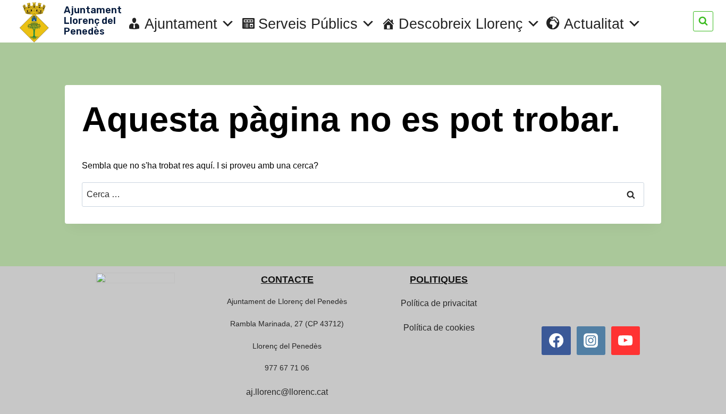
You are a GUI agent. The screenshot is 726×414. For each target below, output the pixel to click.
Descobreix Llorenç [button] (461, 24)
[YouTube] (625, 340)
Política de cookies (439, 327)
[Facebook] (556, 340)
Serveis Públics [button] (308, 24)
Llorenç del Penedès (287, 346)
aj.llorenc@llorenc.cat (287, 391)
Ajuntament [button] (181, 24)
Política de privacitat (439, 303)
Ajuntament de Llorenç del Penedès (287, 301)
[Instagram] (591, 340)
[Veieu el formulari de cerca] (703, 21)
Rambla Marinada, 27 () (287, 323)
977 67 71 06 (287, 368)
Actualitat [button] (594, 24)
